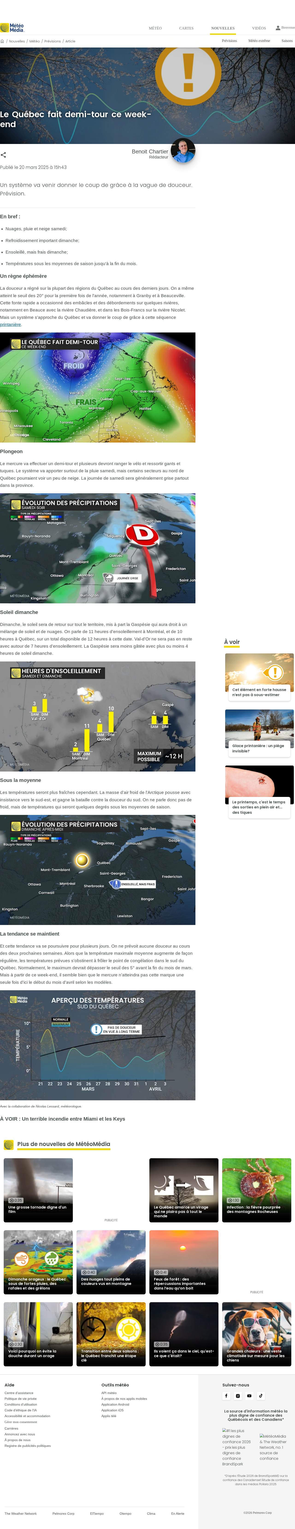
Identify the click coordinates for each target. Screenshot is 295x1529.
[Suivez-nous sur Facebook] (226, 1396)
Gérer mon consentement (21, 1422)
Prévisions (52, 41)
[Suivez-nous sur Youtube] (249, 1396)
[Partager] (3, 155)
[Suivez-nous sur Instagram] (238, 1396)
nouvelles (17, 41)
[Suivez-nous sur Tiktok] (261, 1396)
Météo (35, 41)
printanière (10, 324)
